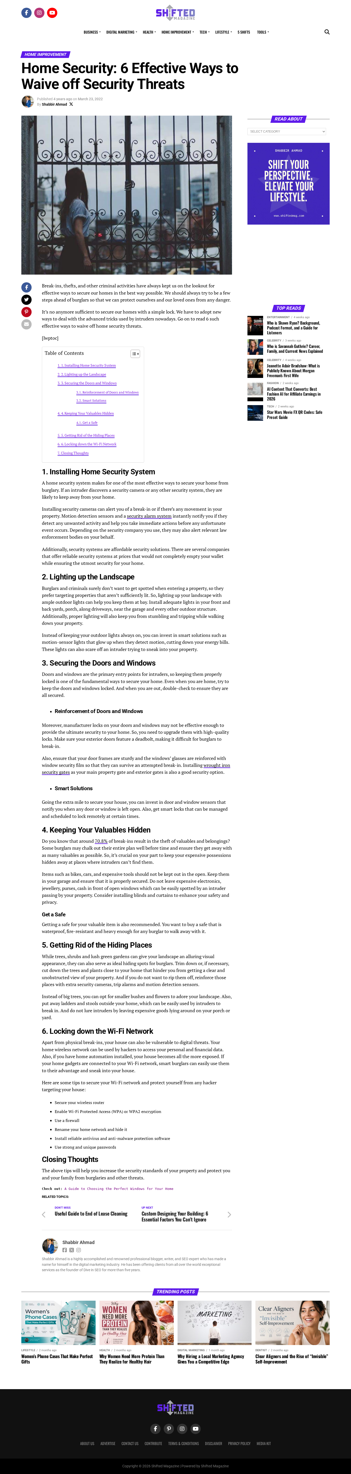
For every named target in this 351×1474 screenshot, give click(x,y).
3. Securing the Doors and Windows (89, 382)
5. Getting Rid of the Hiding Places (88, 435)
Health (148, 32)
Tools (261, 32)
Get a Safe (90, 422)
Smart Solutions (94, 400)
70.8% (101, 841)
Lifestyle (222, 32)
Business (91, 32)
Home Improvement (176, 32)
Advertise (107, 1443)
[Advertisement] (288, 264)
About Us (87, 1443)
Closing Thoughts (75, 452)
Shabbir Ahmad (54, 104)
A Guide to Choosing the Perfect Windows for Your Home (118, 1189)
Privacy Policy (239, 1443)
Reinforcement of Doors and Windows (110, 392)
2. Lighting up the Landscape (83, 374)
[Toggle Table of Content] (133, 353)
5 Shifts (244, 32)
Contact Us (130, 1443)
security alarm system (149, 516)
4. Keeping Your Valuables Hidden (87, 413)
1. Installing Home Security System (88, 365)
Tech (203, 32)
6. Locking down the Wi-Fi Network (88, 444)
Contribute (153, 1443)
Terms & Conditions (183, 1443)
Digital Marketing (120, 32)
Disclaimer (213, 1443)
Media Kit (264, 1443)
